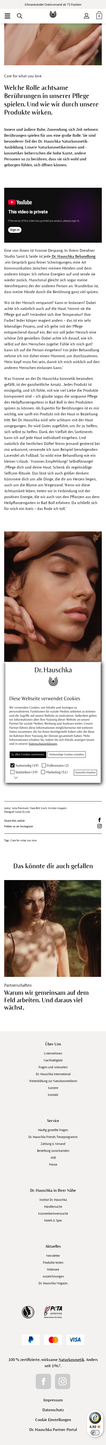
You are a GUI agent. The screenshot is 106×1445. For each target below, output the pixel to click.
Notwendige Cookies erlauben (66, 754)
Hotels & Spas (53, 1220)
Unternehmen (53, 1053)
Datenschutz (53, 1410)
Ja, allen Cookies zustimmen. (28, 754)
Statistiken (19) (27, 772)
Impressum (53, 1400)
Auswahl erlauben (85, 772)
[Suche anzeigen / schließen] (19, 16)
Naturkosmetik (71, 1360)
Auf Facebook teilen (99, 820)
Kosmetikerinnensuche (53, 1213)
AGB (53, 1157)
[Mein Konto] (86, 14)
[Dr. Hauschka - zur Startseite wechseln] (53, 11)
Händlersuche (53, 1206)
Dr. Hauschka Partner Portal (53, 1430)
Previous (12, 935)
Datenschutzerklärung (43, 744)
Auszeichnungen (53, 1276)
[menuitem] (7, 16)
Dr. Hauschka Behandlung (73, 256)
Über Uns (53, 1044)
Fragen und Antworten (53, 1067)
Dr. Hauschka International (53, 1074)
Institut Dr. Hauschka (53, 1200)
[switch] (95, 1432)
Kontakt (53, 1095)
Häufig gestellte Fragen (53, 1130)
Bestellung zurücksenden (53, 1151)
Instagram (62, 1381)
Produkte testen (53, 1262)
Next (93, 935)
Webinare (53, 1269)
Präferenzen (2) (58, 765)
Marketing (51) (56, 772)
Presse (53, 1164)
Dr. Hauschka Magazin (53, 1283)
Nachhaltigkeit (53, 1060)
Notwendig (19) (27, 765)
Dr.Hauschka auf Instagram (99, 826)
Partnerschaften (18, 985)
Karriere (53, 1088)
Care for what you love (23, 840)
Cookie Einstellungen (53, 1420)
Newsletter (53, 1256)
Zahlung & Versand (53, 1144)
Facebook (43, 1381)
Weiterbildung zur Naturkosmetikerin (53, 1081)
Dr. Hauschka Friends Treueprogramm (53, 1137)
